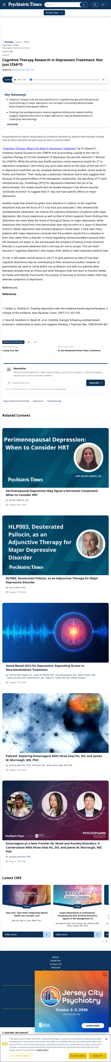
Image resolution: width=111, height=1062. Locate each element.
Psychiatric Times (10, 45)
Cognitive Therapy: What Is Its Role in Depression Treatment (39, 148)
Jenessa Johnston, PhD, (20, 765)
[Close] (106, 1039)
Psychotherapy (54, 401)
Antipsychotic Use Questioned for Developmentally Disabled (74, 352)
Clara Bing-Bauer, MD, (66, 675)
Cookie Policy (42, 1050)
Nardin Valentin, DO (19, 500)
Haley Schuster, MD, (16, 677)
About (55, 957)
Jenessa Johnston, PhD (20, 856)
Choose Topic (52, 12)
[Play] (15, 79)
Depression (38, 401)
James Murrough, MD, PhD (59, 765)
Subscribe (94, 382)
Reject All (97, 1055)
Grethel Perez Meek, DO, (21, 675)
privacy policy (60, 389)
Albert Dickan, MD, (87, 675)
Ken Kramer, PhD (17, 587)
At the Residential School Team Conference (23, 350)
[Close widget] (105, 974)
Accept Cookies (78, 1055)
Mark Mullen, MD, (35, 677)
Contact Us (56, 964)
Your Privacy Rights (20, 1055)
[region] (55, 1048)
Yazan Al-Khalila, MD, (44, 675)
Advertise (55, 960)
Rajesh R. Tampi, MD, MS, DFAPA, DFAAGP (66, 677)
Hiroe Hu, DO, (38, 765)
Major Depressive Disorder (16, 401)
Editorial (55, 967)
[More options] (106, 79)
